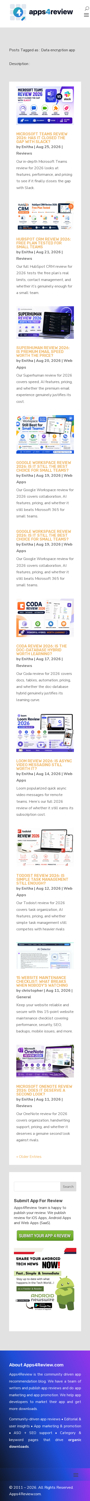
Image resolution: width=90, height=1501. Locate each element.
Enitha (27, 147)
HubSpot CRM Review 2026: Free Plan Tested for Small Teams (43, 243)
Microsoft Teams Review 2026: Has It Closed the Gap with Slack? (41, 138)
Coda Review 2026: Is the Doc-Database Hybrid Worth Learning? (41, 650)
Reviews (24, 153)
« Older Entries (29, 1156)
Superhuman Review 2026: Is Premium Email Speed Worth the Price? (43, 352)
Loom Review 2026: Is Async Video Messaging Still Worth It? (44, 765)
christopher (32, 990)
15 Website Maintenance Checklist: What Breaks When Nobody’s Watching (42, 981)
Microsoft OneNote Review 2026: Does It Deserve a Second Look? (44, 1090)
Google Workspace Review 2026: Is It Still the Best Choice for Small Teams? (43, 466)
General (23, 997)
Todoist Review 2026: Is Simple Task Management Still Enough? (42, 879)
